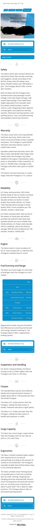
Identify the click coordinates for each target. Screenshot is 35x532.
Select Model (12, 10)
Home (5, 10)
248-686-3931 (20, 516)
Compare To (19, 10)
